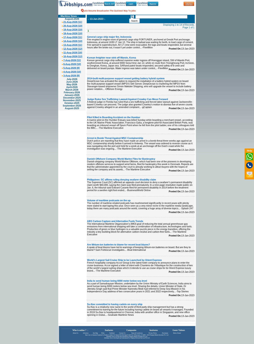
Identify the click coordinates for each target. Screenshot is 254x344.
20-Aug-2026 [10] (72, 26)
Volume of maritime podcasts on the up (109, 200)
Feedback (112, 333)
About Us (75, 333)
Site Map (95, 333)
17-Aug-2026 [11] (72, 37)
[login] (131, 4)
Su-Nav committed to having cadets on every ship (114, 304)
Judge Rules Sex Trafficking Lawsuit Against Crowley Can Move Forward (127, 99)
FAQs (103, 333)
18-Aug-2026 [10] (72, 33)
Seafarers (109, 330)
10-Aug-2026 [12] (72, 56)
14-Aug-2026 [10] (72, 41)
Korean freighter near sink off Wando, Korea (111, 57)
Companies (131, 330)
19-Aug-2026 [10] (72, 29)
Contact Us (122, 333)
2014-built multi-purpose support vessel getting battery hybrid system (125, 78)
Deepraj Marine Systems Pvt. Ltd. (159, 335)
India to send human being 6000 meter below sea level (117, 281)
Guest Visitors (179, 330)
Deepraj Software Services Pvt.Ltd (140, 338)
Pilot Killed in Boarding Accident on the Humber (113, 117)
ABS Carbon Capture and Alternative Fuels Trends (115, 221)
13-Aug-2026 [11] (72, 45)
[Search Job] (109, 4)
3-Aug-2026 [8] (71, 75)
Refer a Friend (177, 333)
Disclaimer (165, 333)
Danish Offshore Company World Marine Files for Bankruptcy (121, 159)
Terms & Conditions (137, 333)
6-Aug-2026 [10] (72, 64)
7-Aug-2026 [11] (72, 60)
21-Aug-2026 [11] (72, 22)
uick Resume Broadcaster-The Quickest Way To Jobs (108, 10)
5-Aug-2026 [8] (71, 68)
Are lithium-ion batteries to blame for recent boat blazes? (118, 244)
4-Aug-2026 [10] (72, 72)
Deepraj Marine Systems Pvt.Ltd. (138, 336)
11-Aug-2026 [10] (72, 52)
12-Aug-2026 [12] (72, 49)
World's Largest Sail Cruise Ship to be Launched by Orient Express (124, 260)
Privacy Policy (153, 333)
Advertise (85, 333)
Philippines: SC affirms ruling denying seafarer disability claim (121, 179)
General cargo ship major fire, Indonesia (109, 37)
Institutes (153, 330)
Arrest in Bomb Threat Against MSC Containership (115, 138)
